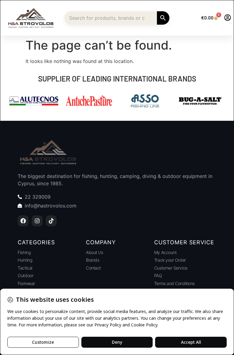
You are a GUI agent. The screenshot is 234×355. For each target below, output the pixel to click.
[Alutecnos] (33, 102)
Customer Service (170, 267)
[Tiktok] (51, 220)
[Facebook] (23, 220)
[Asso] (144, 102)
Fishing (24, 252)
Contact (93, 267)
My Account (165, 252)
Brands (92, 260)
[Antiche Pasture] (89, 102)
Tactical (25, 267)
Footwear (26, 283)
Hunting (25, 260)
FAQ (158, 275)
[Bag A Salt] (200, 102)
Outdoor (25, 275)
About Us (94, 252)
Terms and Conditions (174, 283)
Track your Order (170, 260)
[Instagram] (37, 220)
